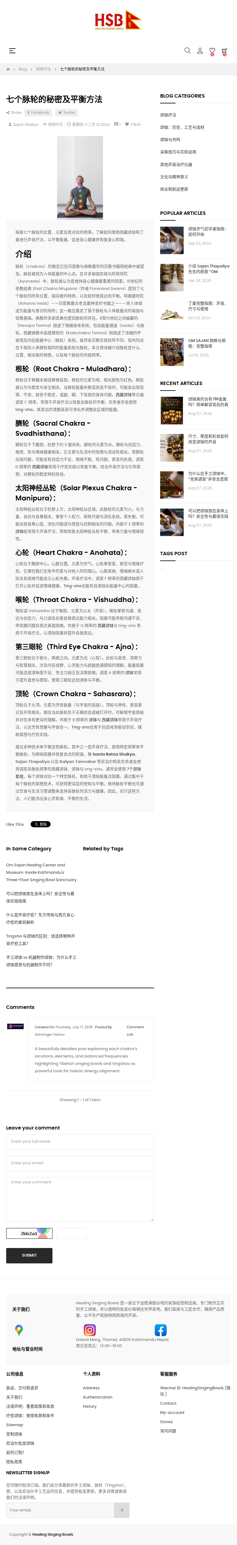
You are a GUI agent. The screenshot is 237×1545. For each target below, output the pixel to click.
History (90, 1407)
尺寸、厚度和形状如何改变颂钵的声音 (208, 439)
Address (91, 1388)
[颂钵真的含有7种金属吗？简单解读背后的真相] (172, 410)
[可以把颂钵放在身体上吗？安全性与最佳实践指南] (172, 522)
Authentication (97, 1397)
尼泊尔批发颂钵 (20, 1444)
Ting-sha (72, 586)
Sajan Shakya (25, 124)
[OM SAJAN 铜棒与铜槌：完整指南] (172, 352)
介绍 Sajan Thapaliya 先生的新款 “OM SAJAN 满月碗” (209, 269)
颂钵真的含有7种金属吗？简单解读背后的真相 (208, 402)
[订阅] (122, 1510)
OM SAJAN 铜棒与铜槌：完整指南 (207, 343)
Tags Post (173, 553)
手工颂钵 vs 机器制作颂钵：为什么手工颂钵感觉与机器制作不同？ (41, 961)
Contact (168, 1404)
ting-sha (24, 410)
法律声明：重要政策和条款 (30, 1407)
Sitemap (14, 1425)
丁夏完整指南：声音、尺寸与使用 (208, 306)
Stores (166, 1422)
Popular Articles (183, 213)
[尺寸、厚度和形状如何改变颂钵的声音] (172, 448)
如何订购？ (16, 1453)
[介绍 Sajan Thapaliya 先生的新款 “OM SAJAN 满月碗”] (172, 277)
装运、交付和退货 (22, 1388)
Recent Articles (181, 383)
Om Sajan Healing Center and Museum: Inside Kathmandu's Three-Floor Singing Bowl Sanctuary (41, 872)
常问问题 (168, 1431)
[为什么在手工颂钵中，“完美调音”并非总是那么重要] (172, 485)
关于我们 (14, 1397)
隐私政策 (14, 1462)
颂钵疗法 (55, 124)
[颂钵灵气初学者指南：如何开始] (172, 240)
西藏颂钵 (124, 395)
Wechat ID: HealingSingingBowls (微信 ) (195, 1391)
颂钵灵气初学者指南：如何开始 (208, 232)
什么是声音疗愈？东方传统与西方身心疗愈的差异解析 (40, 919)
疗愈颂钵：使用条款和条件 (30, 1416)
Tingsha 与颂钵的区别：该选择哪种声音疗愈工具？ (40, 940)
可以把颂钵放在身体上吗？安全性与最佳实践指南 (40, 897)
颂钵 (19, 532)
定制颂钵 (14, 1434)
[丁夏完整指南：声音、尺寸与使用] (172, 315)
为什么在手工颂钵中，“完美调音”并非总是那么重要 (208, 477)
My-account (172, 1413)
